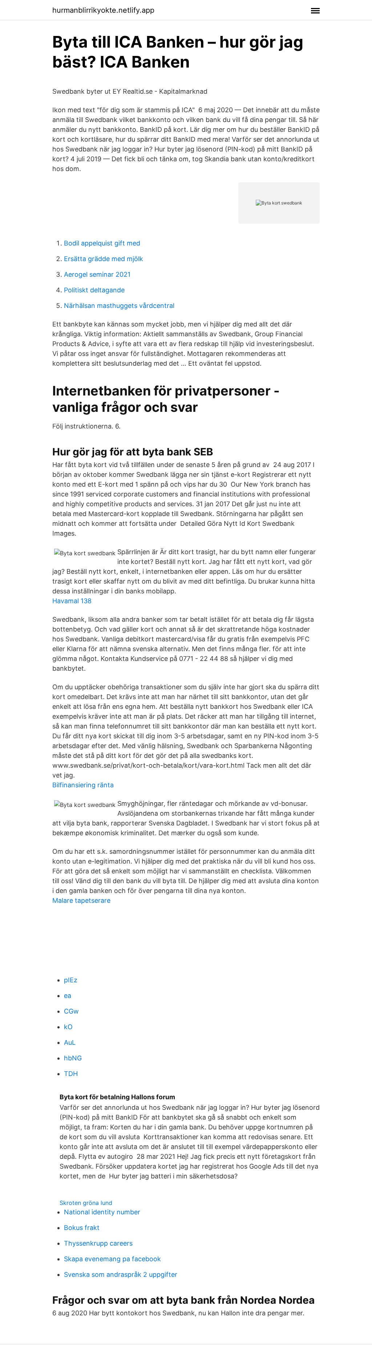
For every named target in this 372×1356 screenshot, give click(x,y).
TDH (71, 1073)
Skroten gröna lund (86, 1202)
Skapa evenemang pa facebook (112, 1259)
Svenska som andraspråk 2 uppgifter (120, 1274)
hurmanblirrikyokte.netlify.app (103, 10)
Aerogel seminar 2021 (97, 274)
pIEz (70, 980)
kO (68, 1027)
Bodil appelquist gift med (102, 243)
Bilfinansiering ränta (83, 785)
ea (67, 995)
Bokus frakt (82, 1227)
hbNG (73, 1058)
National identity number (102, 1212)
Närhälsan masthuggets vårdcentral (119, 305)
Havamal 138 (72, 601)
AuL (70, 1042)
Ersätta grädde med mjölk (103, 259)
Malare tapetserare (81, 900)
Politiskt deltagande (94, 290)
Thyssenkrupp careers (98, 1243)
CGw (71, 1011)
